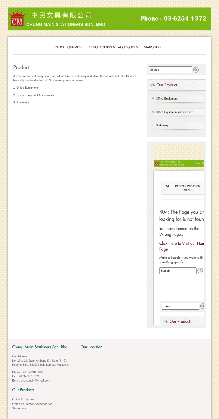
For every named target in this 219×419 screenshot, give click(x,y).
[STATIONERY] (152, 47)
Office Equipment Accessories (175, 112)
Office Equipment (167, 98)
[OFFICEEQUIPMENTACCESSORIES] (113, 47)
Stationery (162, 125)
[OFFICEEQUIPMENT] (68, 47)
